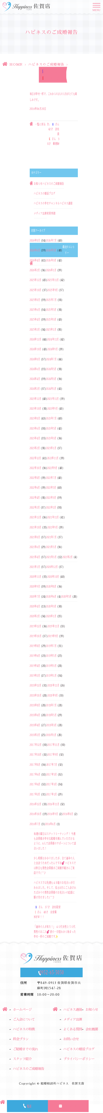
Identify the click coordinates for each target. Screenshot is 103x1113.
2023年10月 (35, 408)
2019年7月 (51, 645)
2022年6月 (35, 487)
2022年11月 (53, 458)
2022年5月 (51, 487)
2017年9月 (52, 754)
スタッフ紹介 (22, 1059)
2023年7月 (51, 418)
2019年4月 (35, 665)
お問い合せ (71, 1039)
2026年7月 (51, 240)
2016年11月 (53, 804)
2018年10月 (36, 695)
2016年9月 (52, 814)
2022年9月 (52, 468)
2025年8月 (35, 299)
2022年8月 (35, 477)
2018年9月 (52, 695)
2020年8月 (51, 586)
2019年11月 (53, 626)
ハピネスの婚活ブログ (44, 193)
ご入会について (24, 1019)
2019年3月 (51, 665)
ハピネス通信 (66, 203)
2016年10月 (36, 814)
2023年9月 (52, 408)
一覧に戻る (40, 124)
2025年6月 (35, 309)
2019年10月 (36, 636)
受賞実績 (51, 213)
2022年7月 (51, 477)
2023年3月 (51, 438)
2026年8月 (35, 240)
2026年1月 (51, 270)
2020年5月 (66, 596)
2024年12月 (35, 339)
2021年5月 (51, 547)
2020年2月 (35, 616)
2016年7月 (35, 824)
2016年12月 (35, 804)
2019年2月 (35, 675)
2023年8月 (35, 418)
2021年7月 (51, 537)
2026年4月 (35, 260)
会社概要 (92, 1029)
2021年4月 (35, 557)
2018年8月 (35, 705)
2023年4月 (35, 438)
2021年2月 (68, 557)
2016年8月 (68, 814)
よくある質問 (72, 1029)
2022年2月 (35, 507)
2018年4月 (35, 725)
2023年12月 (35, 398)
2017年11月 (53, 744)
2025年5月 (51, 309)
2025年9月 (52, 290)
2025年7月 (51, 299)
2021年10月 (35, 527)
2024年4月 (35, 378)
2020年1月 (51, 616)
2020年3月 (51, 606)
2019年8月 (35, 645)
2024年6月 (35, 369)
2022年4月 (35, 497)
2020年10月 (53, 576)
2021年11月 (53, 517)
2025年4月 (35, 319)
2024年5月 (51, 369)
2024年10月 (35, 349)
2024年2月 (35, 388)
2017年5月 (51, 774)
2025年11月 (53, 280)
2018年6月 (35, 715)
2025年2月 (35, 329)
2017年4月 (35, 784)
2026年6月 (35, 250)
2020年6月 (51, 596)
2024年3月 (51, 378)
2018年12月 (35, 685)
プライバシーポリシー (78, 1059)
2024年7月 (51, 359)
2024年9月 (52, 349)
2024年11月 (53, 339)
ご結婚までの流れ (25, 1049)
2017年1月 (51, 794)
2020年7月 (35, 596)
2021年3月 (51, 557)
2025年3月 (51, 319)
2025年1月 (51, 329)
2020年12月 (52, 566)
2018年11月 (53, 685)
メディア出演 (40, 213)
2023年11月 (53, 398)
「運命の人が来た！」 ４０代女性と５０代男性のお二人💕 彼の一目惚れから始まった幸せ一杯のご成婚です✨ (55, 931)
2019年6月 (35, 655)
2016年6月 (50, 824)
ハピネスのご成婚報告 (46, 64)
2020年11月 (35, 576)
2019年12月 (35, 626)
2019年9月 (53, 636)
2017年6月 (35, 774)
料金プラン (21, 1039)
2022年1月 (51, 507)
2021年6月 (35, 547)
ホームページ (22, 1009)
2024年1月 (51, 388)
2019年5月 (51, 655)
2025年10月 (35, 290)
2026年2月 (35, 270)
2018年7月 (51, 705)
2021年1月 (35, 566)
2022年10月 (35, 468)
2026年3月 (51, 260)
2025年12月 (35, 280)
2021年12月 (35, 517)
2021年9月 (52, 527)
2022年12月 (35, 458)
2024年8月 (35, 359)
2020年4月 (35, 606)
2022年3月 (51, 497)
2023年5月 (51, 428)
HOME (16, 64)
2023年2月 (35, 448)
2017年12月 (36, 744)
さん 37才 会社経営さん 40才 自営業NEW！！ (47, 912)
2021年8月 (35, 537)
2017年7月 (51, 764)
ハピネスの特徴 (24, 1029)
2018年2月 (35, 735)
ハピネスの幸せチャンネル (47, 203)
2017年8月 (35, 764)
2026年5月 (51, 250)
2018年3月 (51, 725)
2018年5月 (51, 715)
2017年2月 (35, 794)
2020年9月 (35, 586)
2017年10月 (36, 754)
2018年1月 (51, 735)
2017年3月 (51, 784)
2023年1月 (51, 448)
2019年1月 (51, 675)
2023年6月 (35, 428)
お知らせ (38, 183)
